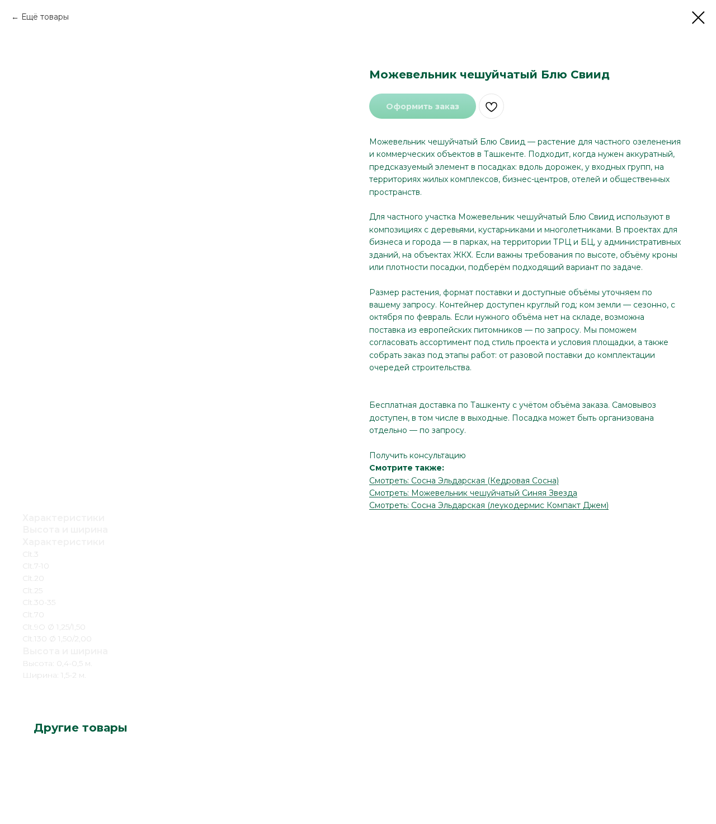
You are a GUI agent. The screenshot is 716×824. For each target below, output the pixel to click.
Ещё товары (45, 17)
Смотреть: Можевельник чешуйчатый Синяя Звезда (473, 493)
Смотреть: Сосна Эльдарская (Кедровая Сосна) (464, 481)
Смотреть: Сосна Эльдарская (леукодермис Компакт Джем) (489, 505)
